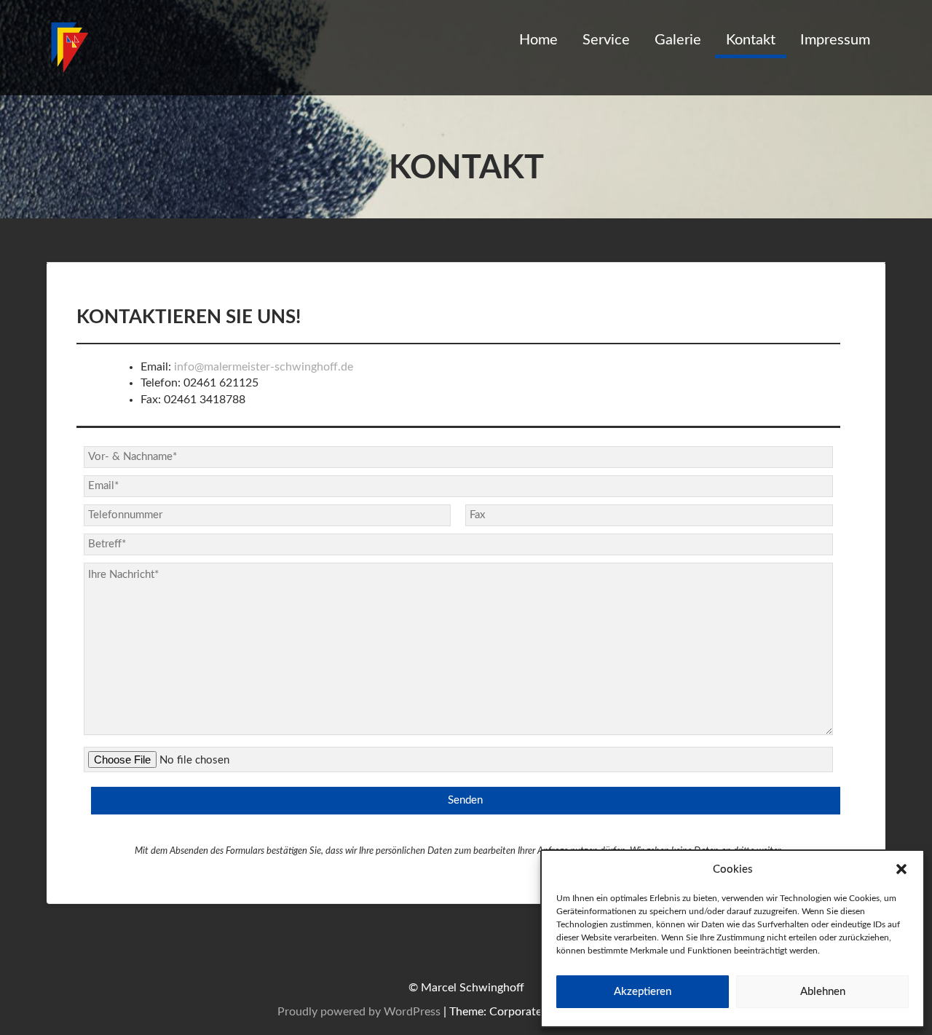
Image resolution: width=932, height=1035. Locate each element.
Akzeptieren (642, 991)
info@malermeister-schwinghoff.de (263, 367)
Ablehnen (822, 991)
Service (606, 40)
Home (538, 40)
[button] (901, 869)
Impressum (835, 40)
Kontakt (750, 40)
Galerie (678, 40)
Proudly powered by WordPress (359, 1012)
